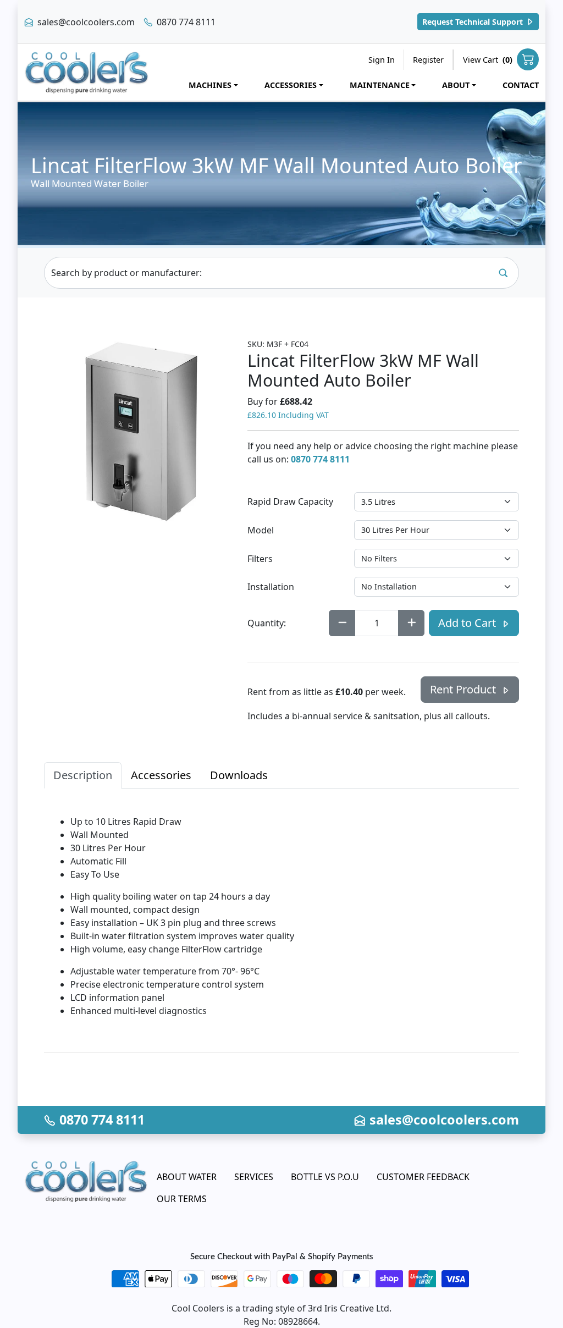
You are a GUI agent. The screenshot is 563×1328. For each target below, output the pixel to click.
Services (253, 1177)
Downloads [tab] (239, 775)
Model (260, 530)
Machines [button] (210, 85)
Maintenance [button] (380, 85)
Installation (270, 587)
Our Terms (182, 1199)
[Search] (503, 272)
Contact (521, 85)
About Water (187, 1177)
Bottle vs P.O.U (325, 1177)
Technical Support (473, 21)
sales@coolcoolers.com (85, 22)
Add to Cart (468, 622)
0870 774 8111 (185, 22)
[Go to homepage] (86, 72)
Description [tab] (82, 775)
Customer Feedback (423, 1177)
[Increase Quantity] (411, 623)
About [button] (456, 85)
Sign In (381, 59)
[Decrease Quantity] (342, 623)
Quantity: (266, 623)
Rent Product (464, 689)
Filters (260, 559)
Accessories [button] (290, 85)
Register (428, 59)
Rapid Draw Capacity (290, 501)
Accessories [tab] (161, 775)
